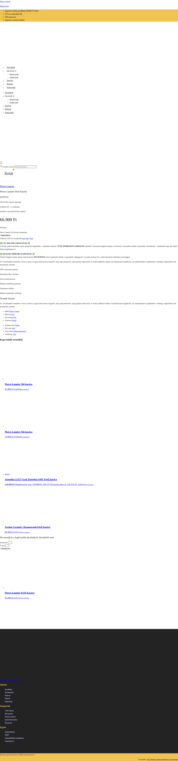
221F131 (20, 595)
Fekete (17, 325)
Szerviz (10, 81)
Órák (31, 238)
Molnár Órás (4, 6)
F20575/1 (27, 529)
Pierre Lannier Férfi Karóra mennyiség (13, 232)
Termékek (11, 67)
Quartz (14, 320)
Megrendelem (5, 235)
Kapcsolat (11, 88)
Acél (13, 328)
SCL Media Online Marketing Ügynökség (162, 759)
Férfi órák (25, 238)
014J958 (18, 386)
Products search (8, 167)
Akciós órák (14, 74)
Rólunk (10, 84)
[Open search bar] (1, 163)
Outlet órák (14, 77)
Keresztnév (4, 543)
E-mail (2, 546)
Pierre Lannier (7, 186)
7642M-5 (44, 479)
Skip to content (5, 1)
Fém (14, 317)
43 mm (11, 314)
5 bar (14, 334)
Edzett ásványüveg (19, 331)
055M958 (18, 434)
